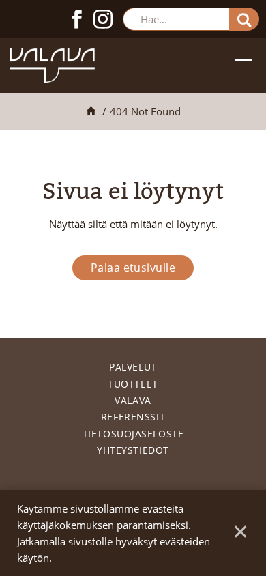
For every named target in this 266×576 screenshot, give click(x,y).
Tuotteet (133, 383)
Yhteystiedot (133, 450)
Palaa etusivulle (133, 267)
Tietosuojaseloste (133, 433)
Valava (133, 400)
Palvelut (132, 366)
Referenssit (133, 416)
